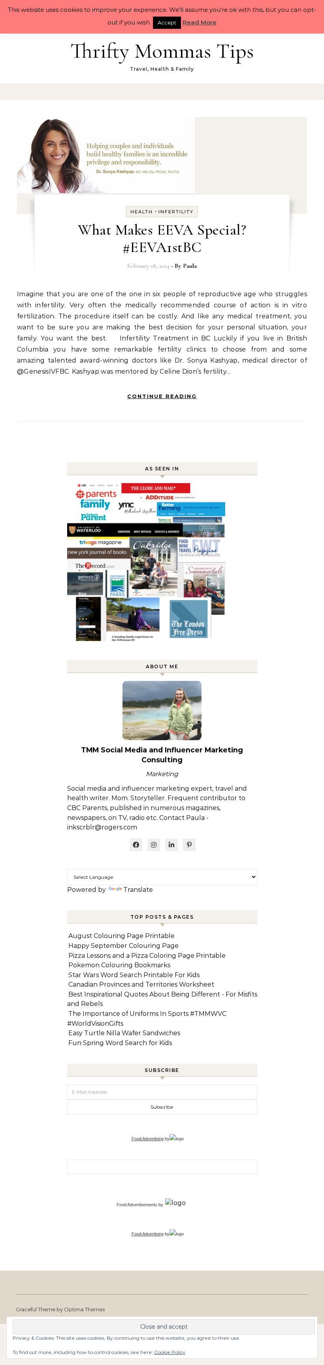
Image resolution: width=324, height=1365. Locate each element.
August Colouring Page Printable (121, 936)
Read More (200, 22)
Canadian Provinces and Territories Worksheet (141, 984)
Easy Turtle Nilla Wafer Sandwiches (124, 1033)
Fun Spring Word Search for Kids (120, 1043)
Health (141, 211)
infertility (176, 211)
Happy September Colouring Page (123, 945)
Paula (190, 266)
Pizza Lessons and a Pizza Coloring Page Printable (147, 955)
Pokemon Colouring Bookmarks (119, 965)
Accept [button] (167, 22)
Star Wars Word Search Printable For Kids (134, 975)
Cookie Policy (169, 1352)
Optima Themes (84, 1309)
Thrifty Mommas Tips (162, 51)
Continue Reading (162, 396)
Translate (138, 889)
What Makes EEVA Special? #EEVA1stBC (162, 238)
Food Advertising (148, 1138)
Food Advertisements (137, 1204)
